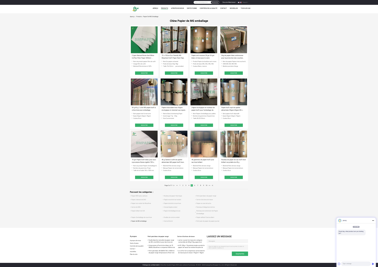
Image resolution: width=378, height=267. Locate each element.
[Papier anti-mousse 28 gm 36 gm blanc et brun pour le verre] (203, 39)
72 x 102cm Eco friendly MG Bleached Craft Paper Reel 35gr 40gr (173, 56)
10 (206, 185)
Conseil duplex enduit (170, 207)
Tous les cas (245, 8)
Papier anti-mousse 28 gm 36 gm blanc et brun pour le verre (202, 56)
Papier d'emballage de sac (172, 211)
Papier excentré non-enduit (172, 199)
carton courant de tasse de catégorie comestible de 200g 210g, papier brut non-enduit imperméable (190, 241)
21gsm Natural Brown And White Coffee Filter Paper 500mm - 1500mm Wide (143, 56)
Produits (164, 8)
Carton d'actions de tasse (204, 199)
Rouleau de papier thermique (173, 196)
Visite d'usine (192, 8)
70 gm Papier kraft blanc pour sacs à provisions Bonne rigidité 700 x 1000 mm (144, 161)
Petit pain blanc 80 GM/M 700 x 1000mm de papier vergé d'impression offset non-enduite (162, 252)
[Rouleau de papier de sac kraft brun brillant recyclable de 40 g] (233, 144)
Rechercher (215, 2)
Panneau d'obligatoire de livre (205, 207)
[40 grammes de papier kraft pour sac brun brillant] (203, 144)
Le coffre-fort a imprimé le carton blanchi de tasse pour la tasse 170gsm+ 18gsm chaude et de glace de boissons (191, 252)
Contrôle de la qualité (208, 8)
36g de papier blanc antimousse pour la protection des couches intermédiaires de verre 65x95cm (232, 56)
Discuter (144, 73)
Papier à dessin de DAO (138, 199)
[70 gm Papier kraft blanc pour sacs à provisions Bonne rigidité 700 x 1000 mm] (144, 144)
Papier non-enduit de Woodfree (141, 203)
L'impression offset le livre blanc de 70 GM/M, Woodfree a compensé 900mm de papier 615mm (162, 247)
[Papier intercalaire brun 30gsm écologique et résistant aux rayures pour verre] (174, 92)
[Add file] (339, 264)
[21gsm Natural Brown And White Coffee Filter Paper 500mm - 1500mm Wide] (144, 39)
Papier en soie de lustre (203, 203)
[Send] (373, 264)
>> (209, 185)
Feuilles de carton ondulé (172, 217)
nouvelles (234, 8)
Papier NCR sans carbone (139, 196)
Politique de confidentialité (151, 265)
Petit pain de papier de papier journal (207, 221)
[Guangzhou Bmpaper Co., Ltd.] (135, 9)
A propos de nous (177, 8)
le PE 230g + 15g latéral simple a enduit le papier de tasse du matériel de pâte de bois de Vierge (191, 247)
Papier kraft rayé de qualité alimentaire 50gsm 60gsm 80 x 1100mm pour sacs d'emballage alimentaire (232, 109)
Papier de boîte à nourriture (172, 203)
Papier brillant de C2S (138, 211)
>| (212, 185)
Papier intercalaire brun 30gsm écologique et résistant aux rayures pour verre (174, 109)
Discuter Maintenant (229, 2)
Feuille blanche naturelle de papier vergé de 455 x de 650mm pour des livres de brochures (161, 241)
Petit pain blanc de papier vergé (206, 196)
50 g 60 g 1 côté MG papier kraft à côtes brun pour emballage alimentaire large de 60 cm (144, 109)
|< (174, 185)
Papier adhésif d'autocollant (205, 217)
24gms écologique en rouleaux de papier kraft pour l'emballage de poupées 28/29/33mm (203, 109)
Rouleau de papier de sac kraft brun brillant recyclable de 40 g (233, 161)
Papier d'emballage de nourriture (141, 217)
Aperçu (155, 8)
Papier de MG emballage (139, 221)
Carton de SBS (136, 207)
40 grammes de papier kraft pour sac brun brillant (202, 161)
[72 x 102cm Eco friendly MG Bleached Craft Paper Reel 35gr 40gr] (174, 39)
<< (177, 185)
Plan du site (133, 254)
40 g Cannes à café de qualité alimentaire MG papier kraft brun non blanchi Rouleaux (173, 161)
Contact (223, 8)
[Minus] (373, 220)
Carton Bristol (168, 221)
